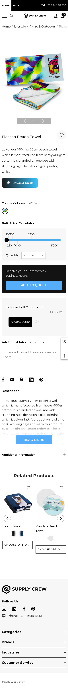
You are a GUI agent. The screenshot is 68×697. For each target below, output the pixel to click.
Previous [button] (24, 121)
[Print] (21, 379)
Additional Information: (20, 342)
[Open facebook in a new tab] (23, 608)
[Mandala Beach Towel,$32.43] (51, 502)
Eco (16, 5)
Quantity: (12, 255)
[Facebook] (3, 379)
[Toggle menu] (4, 16)
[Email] (12, 379)
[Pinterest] (41, 379)
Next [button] (43, 121)
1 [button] (34, 121)
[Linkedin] (31, 379)
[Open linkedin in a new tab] (14, 608)
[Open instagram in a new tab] (4, 608)
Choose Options (17, 544)
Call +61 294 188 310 (53, 5)
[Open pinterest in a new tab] (33, 608)
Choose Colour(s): (20, 203)
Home (6, 5)
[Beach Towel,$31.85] (17, 502)
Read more (34, 440)
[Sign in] (56, 15)
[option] (34, 81)
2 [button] (37, 560)
